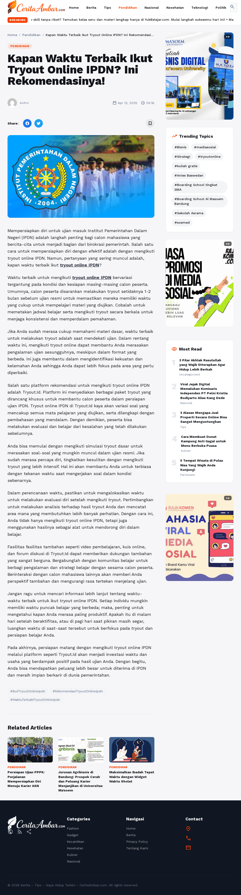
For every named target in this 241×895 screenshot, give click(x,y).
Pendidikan (128, 7)
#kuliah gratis (185, 166)
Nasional (152, 7)
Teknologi (199, 7)
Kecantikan (75, 841)
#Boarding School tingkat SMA (195, 187)
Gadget (72, 835)
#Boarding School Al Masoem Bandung (198, 201)
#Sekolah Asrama (188, 213)
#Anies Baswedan (188, 175)
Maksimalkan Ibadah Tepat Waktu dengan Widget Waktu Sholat (131, 776)
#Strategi (182, 156)
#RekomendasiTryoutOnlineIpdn (78, 691)
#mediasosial (205, 147)
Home (74, 7)
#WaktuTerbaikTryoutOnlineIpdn (35, 699)
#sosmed (182, 222)
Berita (91, 7)
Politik (221, 7)
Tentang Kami (137, 848)
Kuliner (72, 855)
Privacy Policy (137, 841)
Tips (107, 7)
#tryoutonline (209, 156)
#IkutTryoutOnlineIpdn (27, 691)
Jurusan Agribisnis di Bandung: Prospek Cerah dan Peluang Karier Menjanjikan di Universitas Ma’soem (80, 781)
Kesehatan (175, 7)
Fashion (73, 828)
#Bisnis (180, 147)
